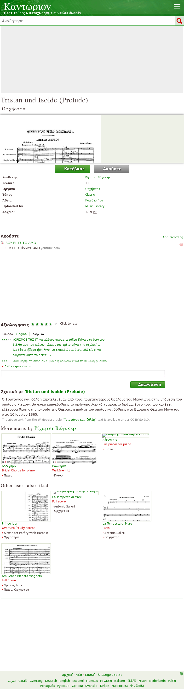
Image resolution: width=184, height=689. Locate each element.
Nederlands (157, 681)
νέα (79, 674)
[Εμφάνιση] (92, 139)
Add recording (173, 237)
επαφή (90, 674)
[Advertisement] (92, 59)
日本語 (131, 681)
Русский (63, 686)
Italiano (119, 681)
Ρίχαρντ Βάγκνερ (97, 177)
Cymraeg (36, 681)
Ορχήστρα (92, 189)
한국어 (142, 681)
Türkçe (104, 686)
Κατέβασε (74, 169)
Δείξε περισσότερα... (19, 366)
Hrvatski (106, 681)
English (64, 681)
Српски (77, 686)
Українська (119, 686)
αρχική (67, 674)
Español (78, 681)
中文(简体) (137, 686)
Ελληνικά (37, 334)
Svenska (91, 686)
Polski (172, 681)
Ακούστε (112, 169)
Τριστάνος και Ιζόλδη (79, 419)
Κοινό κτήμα (94, 200)
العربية (12, 681)
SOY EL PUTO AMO (21, 243)
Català (22, 681)
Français (92, 681)
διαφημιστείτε (110, 674)
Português (47, 686)
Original (21, 334)
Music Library (94, 206)
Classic (90, 194)
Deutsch (51, 681)
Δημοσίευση (149, 384)
